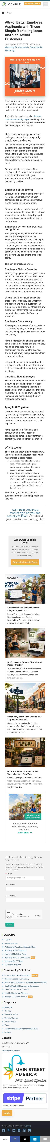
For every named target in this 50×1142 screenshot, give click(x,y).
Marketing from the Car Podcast (17, 957)
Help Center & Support (11, 1050)
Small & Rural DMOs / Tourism (16, 989)
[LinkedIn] (35, 1139)
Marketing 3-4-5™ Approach (15, 950)
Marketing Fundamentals (17, 47)
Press (6, 1025)
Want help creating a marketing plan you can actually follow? (24, 513)
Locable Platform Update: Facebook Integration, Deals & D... (24, 609)
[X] (25, 1139)
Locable (28, 1126)
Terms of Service (11, 1018)
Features (8, 939)
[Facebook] (15, 1139)
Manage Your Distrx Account (15, 996)
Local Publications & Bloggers (16, 993)
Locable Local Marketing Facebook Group (21, 1028)
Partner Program (11, 1014)
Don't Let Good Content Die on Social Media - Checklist (24, 663)
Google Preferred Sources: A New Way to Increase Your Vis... (22, 772)
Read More (24, 832)
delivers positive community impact (23, 117)
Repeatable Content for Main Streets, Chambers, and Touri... (25, 826)
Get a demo (29, 3)
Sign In (37, 3)
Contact (7, 1032)
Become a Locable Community (16, 978)
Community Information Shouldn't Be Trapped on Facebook (24, 718)
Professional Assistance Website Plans (20, 947)
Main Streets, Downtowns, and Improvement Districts (25, 982)
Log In (7, 1113)
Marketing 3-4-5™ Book (13, 961)
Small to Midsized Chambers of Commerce (21, 986)
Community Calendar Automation (17, 975)
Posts (9, 13)
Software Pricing (10, 943)
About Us (8, 1007)
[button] (45, 4)
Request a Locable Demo (25, 562)
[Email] (45, 1139)
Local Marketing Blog (12, 964)
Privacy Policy (10, 1021)
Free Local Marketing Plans (15, 954)
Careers (7, 1010)
